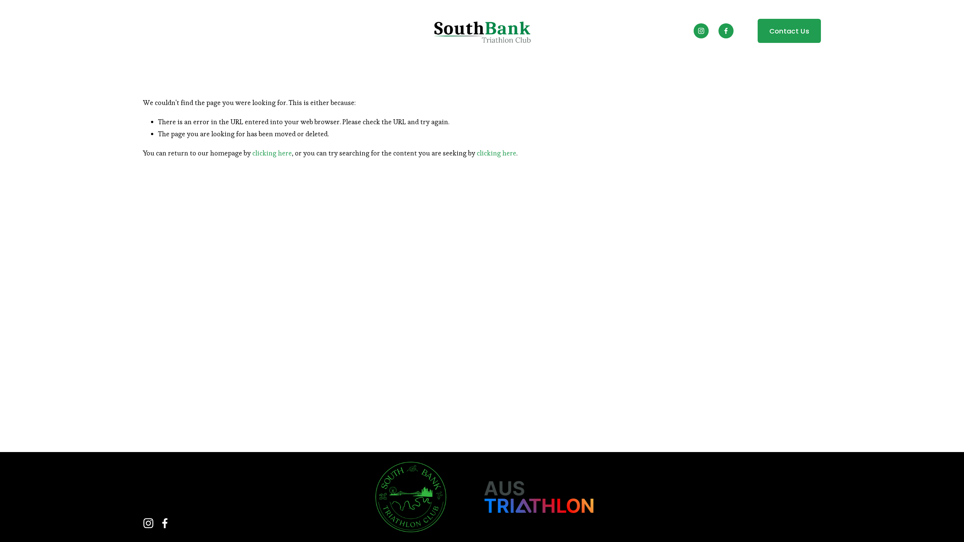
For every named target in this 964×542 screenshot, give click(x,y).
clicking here (272, 153)
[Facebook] (726, 30)
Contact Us (789, 31)
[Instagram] (701, 30)
